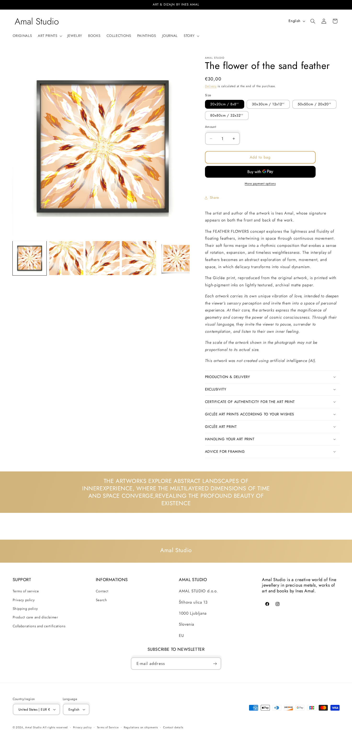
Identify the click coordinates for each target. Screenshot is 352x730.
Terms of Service (108, 727)
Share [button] (214, 197)
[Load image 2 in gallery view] (66, 258)
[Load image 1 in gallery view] (30, 258)
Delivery (211, 86)
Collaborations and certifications (39, 626)
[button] (49, 36)
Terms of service (26, 591)
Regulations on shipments (141, 727)
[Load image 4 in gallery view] (139, 258)
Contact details (173, 727)
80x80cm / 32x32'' (226, 115)
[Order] (215, 663)
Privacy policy (24, 600)
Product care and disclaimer (35, 617)
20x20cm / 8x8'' (224, 104)
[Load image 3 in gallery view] (102, 258)
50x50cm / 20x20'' (314, 104)
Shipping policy (25, 608)
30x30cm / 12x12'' (268, 104)
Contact (102, 591)
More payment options (260, 183)
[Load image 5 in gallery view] (176, 258)
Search (101, 600)
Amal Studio (33, 728)
